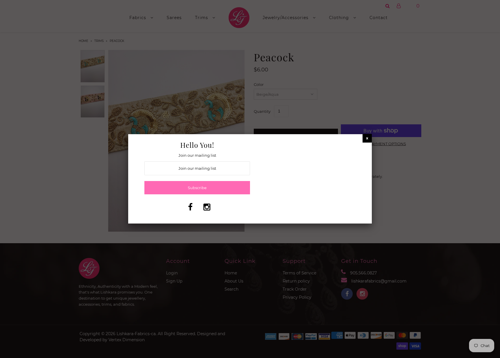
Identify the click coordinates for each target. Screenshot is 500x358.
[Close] (367, 138)
